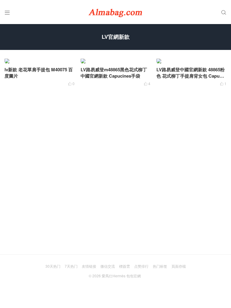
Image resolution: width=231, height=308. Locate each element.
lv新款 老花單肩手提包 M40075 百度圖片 (39, 72)
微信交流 (107, 266)
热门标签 (160, 266)
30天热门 (52, 266)
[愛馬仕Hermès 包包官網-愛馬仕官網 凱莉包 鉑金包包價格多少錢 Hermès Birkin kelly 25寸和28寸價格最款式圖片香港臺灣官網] (115, 12)
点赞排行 (141, 266)
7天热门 (71, 266)
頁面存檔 (178, 266)
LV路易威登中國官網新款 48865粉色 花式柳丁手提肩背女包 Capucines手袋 (191, 75)
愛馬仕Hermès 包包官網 (121, 275)
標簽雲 (124, 266)
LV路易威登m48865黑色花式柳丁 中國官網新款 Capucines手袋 (114, 72)
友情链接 (89, 266)
